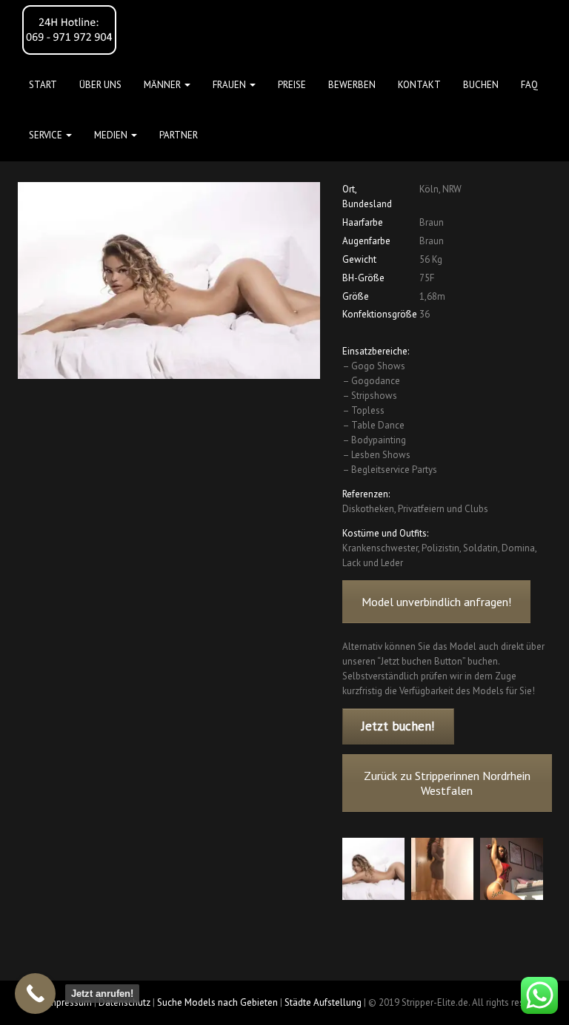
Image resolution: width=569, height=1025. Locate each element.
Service (46, 135)
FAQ (529, 84)
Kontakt (419, 84)
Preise (292, 84)
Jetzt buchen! (398, 726)
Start (43, 84)
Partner (178, 135)
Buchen (481, 84)
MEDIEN (112, 135)
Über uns (100, 84)
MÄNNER (163, 84)
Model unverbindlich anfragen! (436, 601)
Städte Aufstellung (323, 1002)
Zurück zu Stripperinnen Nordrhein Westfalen (446, 783)
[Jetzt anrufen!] (35, 993)
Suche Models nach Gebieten (217, 1002)
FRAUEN (230, 84)
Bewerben (352, 84)
